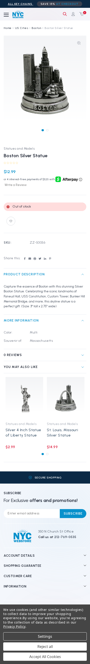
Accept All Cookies (45, 656)
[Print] (34, 258)
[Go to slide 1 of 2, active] (43, 130)
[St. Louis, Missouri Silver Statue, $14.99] (66, 398)
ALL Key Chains (20, 4)
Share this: (12, 258)
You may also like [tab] (21, 367)
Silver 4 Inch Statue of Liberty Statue (23, 432)
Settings (45, 636)
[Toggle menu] (6, 15)
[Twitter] (40, 258)
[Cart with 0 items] (80, 14)
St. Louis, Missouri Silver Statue (62, 432)
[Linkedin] (45, 258)
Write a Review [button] (16, 185)
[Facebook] (24, 258)
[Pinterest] (50, 258)
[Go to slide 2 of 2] (47, 130)
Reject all (45, 646)
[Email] (29, 258)
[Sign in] (73, 14)
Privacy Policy (14, 626)
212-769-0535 (65, 537)
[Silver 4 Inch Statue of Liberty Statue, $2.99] (24, 398)
